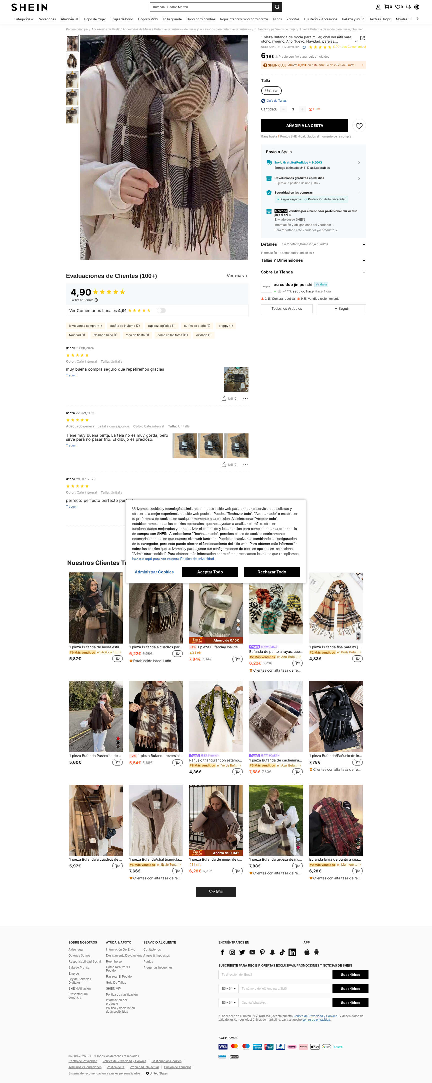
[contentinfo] (293, 1047)
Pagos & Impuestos (157, 955)
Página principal (77, 29)
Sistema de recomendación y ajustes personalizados (104, 1073)
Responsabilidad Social (84, 961)
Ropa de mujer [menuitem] (95, 19)
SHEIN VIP (113, 988)
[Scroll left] (411, 19)
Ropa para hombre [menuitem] (201, 19)
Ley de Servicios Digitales (79, 980)
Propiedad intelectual (144, 1067)
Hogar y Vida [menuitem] (148, 19)
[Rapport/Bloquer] (245, 399)
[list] (258, 952)
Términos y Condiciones (85, 1067)
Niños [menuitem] (277, 19)
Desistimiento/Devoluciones (125, 955)
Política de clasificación (122, 994)
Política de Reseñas (81, 300)
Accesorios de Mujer (137, 29)
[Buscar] (277, 7)
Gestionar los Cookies (167, 1061)
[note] (150, 660)
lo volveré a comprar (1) (85, 326)
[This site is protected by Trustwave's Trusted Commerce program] (222, 1056)
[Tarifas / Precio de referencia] (276, 57)
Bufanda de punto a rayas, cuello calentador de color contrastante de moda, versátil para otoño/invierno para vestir (276, 652)
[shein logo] (29, 7)
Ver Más (216, 892)
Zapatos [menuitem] (293, 19)
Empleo (73, 973)
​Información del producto (116, 1001)
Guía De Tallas (116, 982)
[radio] (271, 91)
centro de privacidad (316, 1019)
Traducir (72, 375)
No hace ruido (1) (105, 335)
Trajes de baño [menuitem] (122, 19)
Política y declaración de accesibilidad (120, 1009)
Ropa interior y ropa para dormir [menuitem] (244, 19)
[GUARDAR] (359, 125)
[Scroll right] (417, 19)
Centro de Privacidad (82, 1061)
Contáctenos (152, 949)
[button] (408, 7)
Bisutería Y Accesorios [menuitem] (320, 19)
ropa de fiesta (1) (137, 335)
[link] (388, 7)
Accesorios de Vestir (106, 29)
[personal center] (378, 7)
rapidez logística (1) (162, 326)
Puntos (148, 961)
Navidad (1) (77, 335)
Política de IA (115, 1067)
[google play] (316, 954)
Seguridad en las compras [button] (293, 193)
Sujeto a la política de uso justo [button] (296, 183)
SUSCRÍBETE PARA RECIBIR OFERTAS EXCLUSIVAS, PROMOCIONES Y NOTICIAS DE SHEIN (285, 965)
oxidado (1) (204, 335)
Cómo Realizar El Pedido (118, 968)
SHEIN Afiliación (79, 988)
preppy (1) (226, 326)
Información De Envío (120, 949)
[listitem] (96, 620)
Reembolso (114, 961)
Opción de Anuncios (177, 1067)
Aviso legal (76, 949)
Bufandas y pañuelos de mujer (275, 29)
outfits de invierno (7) (125, 326)
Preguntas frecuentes (158, 967)
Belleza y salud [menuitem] (353, 19)
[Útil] (224, 399)
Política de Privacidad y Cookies (315, 1016)
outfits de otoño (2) (197, 326)
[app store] (307, 954)
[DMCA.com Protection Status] (234, 1056)
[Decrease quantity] (283, 109)
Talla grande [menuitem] (172, 19)
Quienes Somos (79, 955)
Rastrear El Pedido (119, 976)
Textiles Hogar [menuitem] (380, 19)
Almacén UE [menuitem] (70, 19)
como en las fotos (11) (173, 335)
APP (307, 942)
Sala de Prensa (79, 967)
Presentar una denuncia (78, 995)
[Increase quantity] (302, 109)
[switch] (161, 310)
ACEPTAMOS (228, 1038)
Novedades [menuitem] (47, 19)
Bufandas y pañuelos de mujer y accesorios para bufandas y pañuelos (203, 29)
